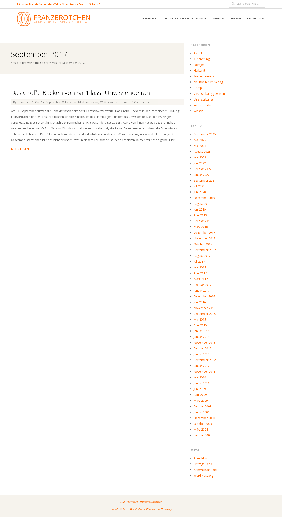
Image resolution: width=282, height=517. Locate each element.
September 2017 (205, 250)
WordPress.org (203, 476)
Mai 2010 (200, 377)
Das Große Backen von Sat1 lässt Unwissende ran (80, 92)
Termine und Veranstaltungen (184, 18)
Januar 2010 (202, 383)
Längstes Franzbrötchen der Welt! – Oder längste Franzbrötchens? (58, 4)
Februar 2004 (202, 435)
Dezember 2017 (204, 233)
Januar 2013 (202, 354)
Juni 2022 (200, 163)
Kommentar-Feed (205, 470)
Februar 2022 (202, 169)
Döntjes (199, 65)
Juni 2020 (200, 192)
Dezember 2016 (204, 296)
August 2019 (202, 204)
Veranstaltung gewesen (209, 94)
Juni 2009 (200, 389)
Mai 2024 (200, 146)
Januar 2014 (202, 337)
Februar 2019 (202, 221)
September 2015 (205, 314)
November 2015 (204, 308)
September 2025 (205, 134)
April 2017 (200, 273)
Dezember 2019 (204, 198)
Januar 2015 (202, 331)
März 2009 (201, 400)
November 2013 (204, 343)
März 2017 (201, 279)
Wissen (198, 111)
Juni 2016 (200, 302)
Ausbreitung (202, 59)
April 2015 (200, 325)
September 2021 (205, 180)
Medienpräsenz (88, 102)
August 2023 (202, 151)
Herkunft (199, 70)
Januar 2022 (202, 175)
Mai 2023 (200, 157)
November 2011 (204, 371)
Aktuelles (200, 53)
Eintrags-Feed (203, 464)
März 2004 (201, 429)
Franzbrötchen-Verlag (246, 18)
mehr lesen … (21, 149)
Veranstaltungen (204, 99)
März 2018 (201, 227)
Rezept (198, 88)
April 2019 (200, 215)
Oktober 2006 (203, 424)
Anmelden (200, 458)
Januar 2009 (202, 412)
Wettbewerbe (109, 102)
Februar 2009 (202, 406)
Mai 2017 (200, 267)
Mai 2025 (200, 140)
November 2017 (204, 238)
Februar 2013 (202, 348)
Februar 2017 (202, 285)
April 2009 (200, 395)
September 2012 (205, 360)
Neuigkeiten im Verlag (208, 82)
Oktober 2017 (203, 244)
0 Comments (140, 102)
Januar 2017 (202, 290)
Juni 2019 (200, 209)
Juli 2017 (199, 261)
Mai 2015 (200, 319)
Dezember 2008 (204, 418)
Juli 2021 (199, 186)
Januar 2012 (202, 366)
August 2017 (202, 256)
